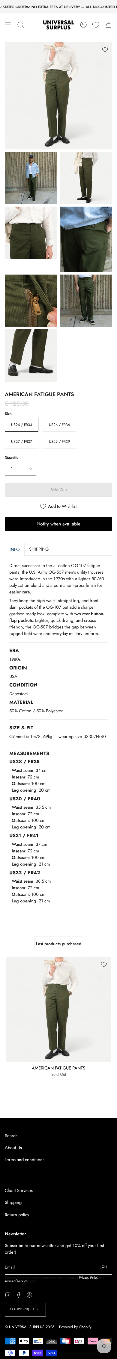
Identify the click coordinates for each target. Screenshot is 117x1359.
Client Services (19, 1190)
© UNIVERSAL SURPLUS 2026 (29, 1327)
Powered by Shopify (75, 1327)
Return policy (17, 1214)
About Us (13, 1147)
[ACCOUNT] (83, 24)
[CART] (108, 24)
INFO (15, 549)
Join (104, 1266)
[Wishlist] (95, 25)
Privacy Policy (88, 1277)
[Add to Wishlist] (105, 49)
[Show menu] (7, 24)
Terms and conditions (24, 1159)
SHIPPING (39, 549)
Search (11, 1135)
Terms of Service (16, 1280)
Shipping (13, 1202)
